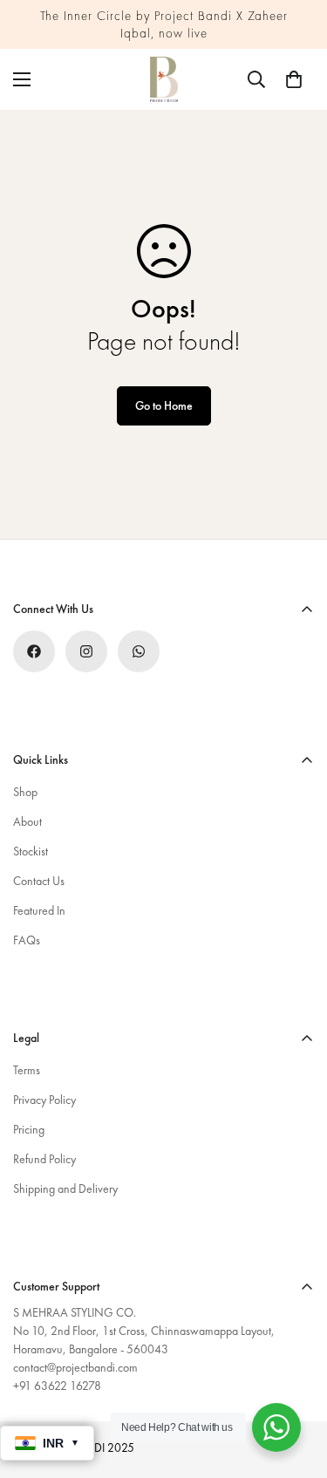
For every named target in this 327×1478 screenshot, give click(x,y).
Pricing (28, 1129)
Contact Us (39, 881)
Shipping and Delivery (65, 1188)
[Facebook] (34, 651)
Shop (25, 792)
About (27, 821)
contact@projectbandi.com (75, 1367)
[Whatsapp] (139, 651)
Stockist (30, 851)
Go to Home (164, 405)
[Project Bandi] (163, 79)
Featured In (39, 910)
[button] (294, 79)
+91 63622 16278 (57, 1385)
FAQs (26, 940)
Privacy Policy (44, 1099)
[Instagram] (86, 651)
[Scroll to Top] (295, 1385)
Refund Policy (44, 1159)
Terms (26, 1070)
